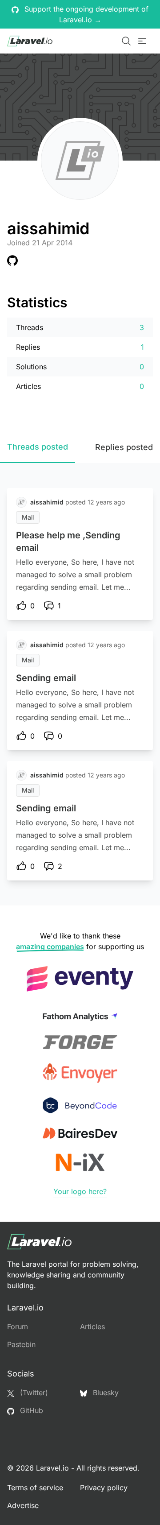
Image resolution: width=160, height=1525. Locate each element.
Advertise (23, 1505)
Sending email (46, 678)
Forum (17, 1326)
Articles (92, 1326)
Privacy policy (104, 1487)
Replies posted (124, 447)
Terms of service (35, 1487)
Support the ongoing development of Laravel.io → (85, 14)
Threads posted (37, 446)
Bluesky (105, 1392)
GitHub (30, 1410)
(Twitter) (33, 1392)
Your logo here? (80, 1191)
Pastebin (21, 1344)
